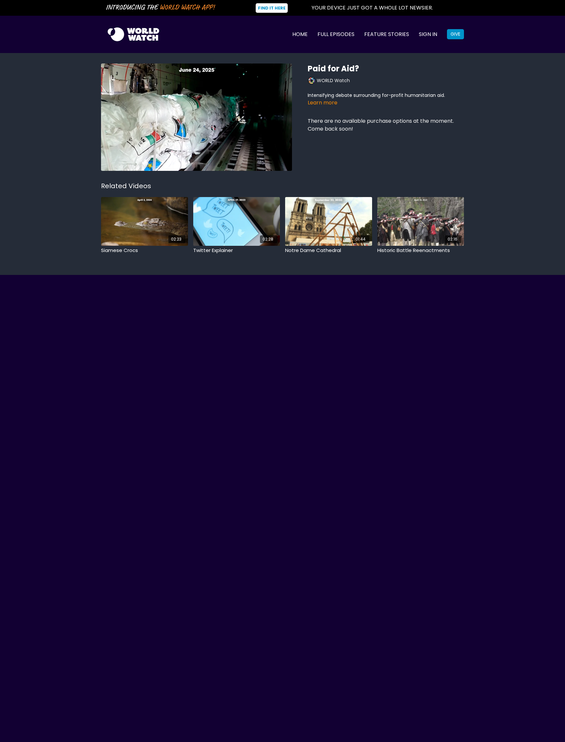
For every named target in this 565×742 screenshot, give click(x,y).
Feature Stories (386, 34)
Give (455, 34)
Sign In (428, 34)
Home (300, 34)
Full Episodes (335, 34)
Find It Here (271, 8)
